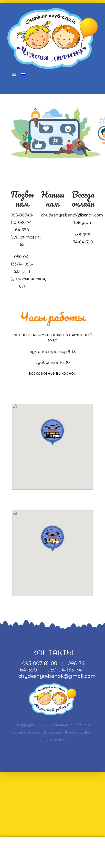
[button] (52, 432)
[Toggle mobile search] (87, 86)
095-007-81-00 (39, 663)
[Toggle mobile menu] (96, 86)
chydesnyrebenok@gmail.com (57, 676)
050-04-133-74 (64, 670)
